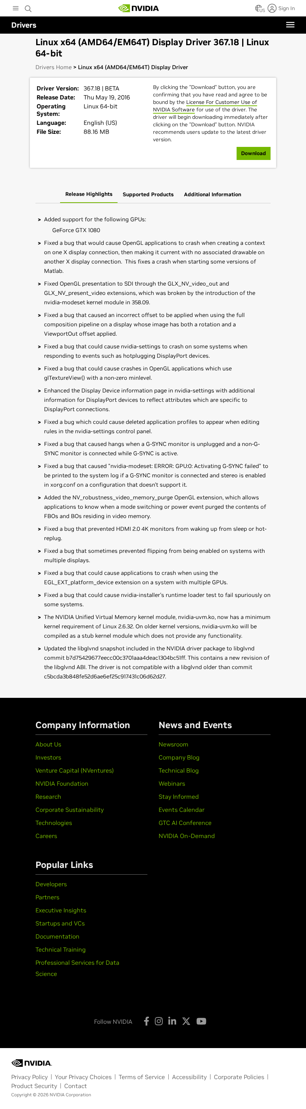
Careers (46, 836)
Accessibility (189, 1077)
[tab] (89, 195)
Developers (51, 884)
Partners (47, 897)
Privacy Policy (29, 1077)
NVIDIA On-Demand (187, 836)
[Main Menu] (15, 9)
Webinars (172, 783)
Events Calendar (181, 809)
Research (48, 796)
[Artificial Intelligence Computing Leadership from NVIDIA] (138, 8)
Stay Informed (179, 796)
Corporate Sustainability (69, 809)
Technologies (53, 822)
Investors (48, 757)
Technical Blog (179, 770)
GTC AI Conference (185, 822)
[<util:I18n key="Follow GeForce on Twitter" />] (186, 1021)
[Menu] (290, 24)
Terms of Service (142, 1077)
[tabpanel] (153, 448)
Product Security (34, 1086)
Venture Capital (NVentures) (74, 770)
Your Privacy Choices (83, 1077)
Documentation (57, 936)
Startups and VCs (60, 923)
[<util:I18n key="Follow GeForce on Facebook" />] (146, 1021)
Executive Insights (60, 910)
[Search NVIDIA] (28, 6)
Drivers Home (53, 67)
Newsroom (173, 744)
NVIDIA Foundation (61, 783)
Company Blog (179, 757)
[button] (258, 10)
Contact (75, 1086)
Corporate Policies (239, 1077)
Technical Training (60, 949)
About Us (48, 744)
